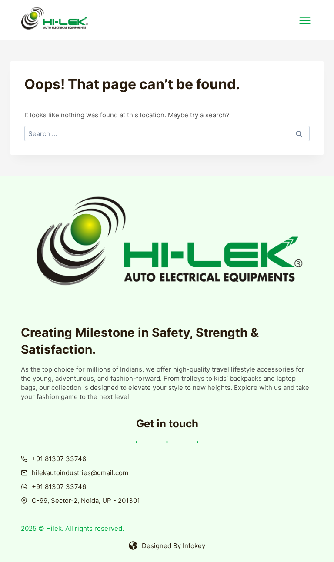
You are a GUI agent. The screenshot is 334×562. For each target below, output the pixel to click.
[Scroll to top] (305, 541)
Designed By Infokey (173, 546)
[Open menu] (309, 20)
